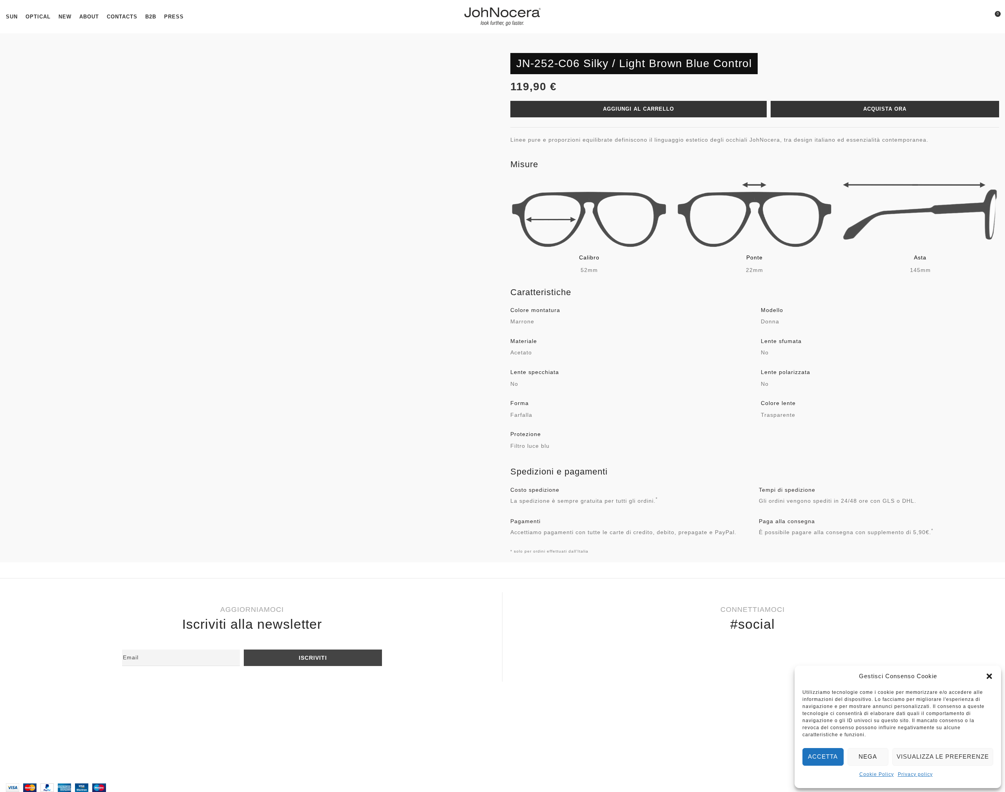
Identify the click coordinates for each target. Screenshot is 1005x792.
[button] (989, 676)
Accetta (823, 756)
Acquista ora (884, 109)
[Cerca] (980, 17)
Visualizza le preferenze (943, 756)
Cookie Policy (876, 774)
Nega (868, 756)
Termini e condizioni (41, 745)
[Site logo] (502, 16)
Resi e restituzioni (38, 720)
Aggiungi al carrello (638, 109)
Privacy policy (915, 774)
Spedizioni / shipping (42, 732)
